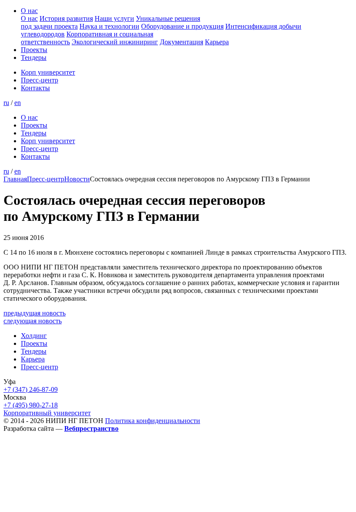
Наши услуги (114, 18)
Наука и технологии (109, 26)
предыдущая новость (34, 313)
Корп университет (48, 72)
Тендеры (33, 57)
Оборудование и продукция (182, 26)
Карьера (217, 42)
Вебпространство (91, 428)
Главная (15, 179)
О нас (29, 10)
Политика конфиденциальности (152, 420)
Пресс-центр (39, 80)
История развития (66, 18)
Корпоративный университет (47, 413)
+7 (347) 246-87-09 (30, 389)
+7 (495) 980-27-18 (30, 405)
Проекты (34, 49)
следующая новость (32, 321)
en (17, 102)
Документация (181, 42)
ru (6, 102)
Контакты (35, 88)
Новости (77, 179)
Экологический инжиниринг (115, 42)
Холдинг (34, 335)
